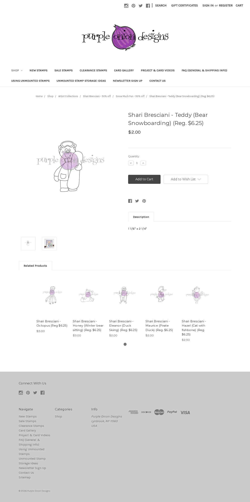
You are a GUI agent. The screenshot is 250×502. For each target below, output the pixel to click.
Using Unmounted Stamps (30, 80)
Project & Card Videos (158, 70)
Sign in (208, 5)
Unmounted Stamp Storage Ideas (81, 80)
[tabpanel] (52, 304)
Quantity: (134, 156)
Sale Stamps (63, 70)
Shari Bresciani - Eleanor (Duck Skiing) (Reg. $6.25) (123, 325)
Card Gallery (124, 70)
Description (141, 217)
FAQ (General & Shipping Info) (204, 70)
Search (161, 5)
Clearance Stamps (93, 70)
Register (226, 5)
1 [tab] (125, 344)
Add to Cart (52, 299)
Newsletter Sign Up (127, 80)
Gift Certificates (184, 5)
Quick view (52, 292)
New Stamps (38, 70)
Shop (15, 70)
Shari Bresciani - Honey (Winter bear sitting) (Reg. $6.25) (88, 325)
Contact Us (157, 80)
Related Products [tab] (35, 265)
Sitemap (25, 477)
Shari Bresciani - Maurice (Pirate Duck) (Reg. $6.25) (159, 325)
